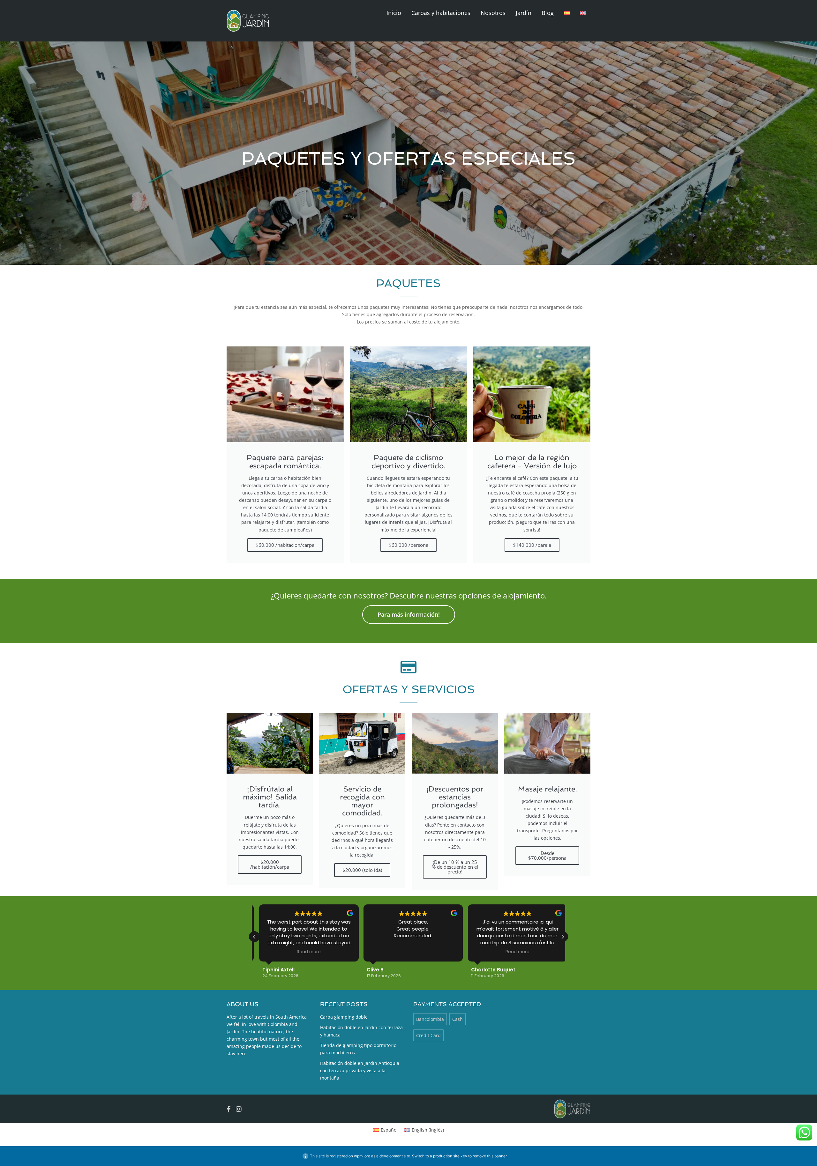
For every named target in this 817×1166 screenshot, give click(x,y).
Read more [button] (304, 952)
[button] (562, 936)
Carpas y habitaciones (440, 13)
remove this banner (489, 1156)
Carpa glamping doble (344, 1017)
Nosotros (493, 13)
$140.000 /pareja (532, 545)
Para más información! (409, 614)
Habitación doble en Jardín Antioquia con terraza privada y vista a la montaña (359, 1070)
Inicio (393, 13)
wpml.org (362, 1156)
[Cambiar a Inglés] (583, 13)
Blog (548, 13)
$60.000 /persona (408, 545)
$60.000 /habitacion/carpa (285, 545)
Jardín (523, 13)
